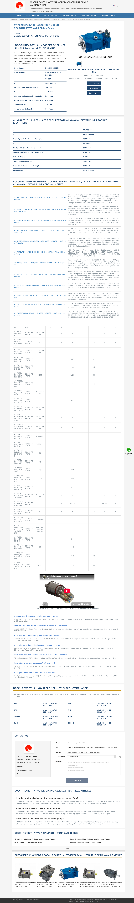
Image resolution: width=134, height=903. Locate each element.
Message (58, 761)
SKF (69, 704)
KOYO (70, 717)
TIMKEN (17, 717)
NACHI (16, 723)
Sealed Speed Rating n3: (23, 109)
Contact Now (94, 83)
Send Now (76, 780)
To (57, 747)
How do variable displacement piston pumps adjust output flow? (47, 798)
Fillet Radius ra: (20, 105)
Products (18, 20)
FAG (69, 710)
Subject (58, 752)
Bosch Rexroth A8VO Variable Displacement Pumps (91, 16)
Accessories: (18, 170)
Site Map (29, 900)
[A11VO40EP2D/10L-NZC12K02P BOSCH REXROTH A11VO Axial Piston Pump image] (94, 41)
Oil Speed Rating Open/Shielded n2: (28, 96)
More (67, 849)
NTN (16, 710)
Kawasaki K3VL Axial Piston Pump (111, 16)
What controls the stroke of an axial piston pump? (40, 819)
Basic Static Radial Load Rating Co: (27, 166)
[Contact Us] (129, 451)
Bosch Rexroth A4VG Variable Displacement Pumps (70, 16)
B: (14, 92)
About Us (14, 900)
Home (19, 16)
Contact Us (21, 900)
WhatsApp (94, 88)
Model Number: (19, 72)
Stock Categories (32, 16)
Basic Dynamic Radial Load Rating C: (28, 88)
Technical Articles (50, 16)
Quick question (61, 757)
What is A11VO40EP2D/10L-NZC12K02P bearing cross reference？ (94, 79)
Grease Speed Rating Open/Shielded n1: (29, 101)
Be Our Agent (94, 93)
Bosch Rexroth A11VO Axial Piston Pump (34, 20)
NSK (16, 704)
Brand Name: (19, 68)
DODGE (71, 723)
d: (14, 79)
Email (57, 743)
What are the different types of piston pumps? (38, 808)
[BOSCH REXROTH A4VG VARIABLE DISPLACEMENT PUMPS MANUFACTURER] (20, 5)
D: (14, 83)
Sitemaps (36, 900)
